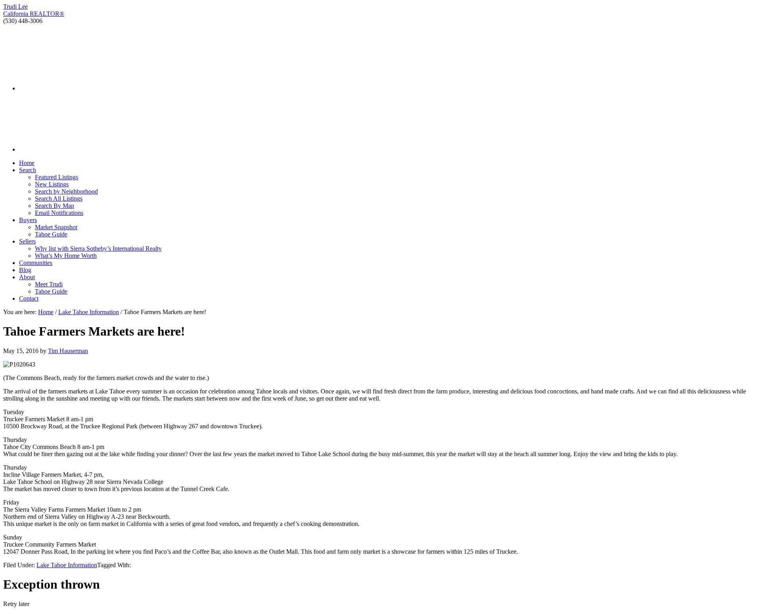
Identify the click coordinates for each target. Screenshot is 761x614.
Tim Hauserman (68, 350)
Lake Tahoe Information (66, 565)
